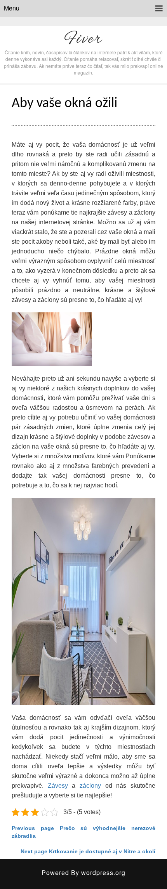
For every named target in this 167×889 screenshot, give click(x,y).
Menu (11, 7)
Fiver (83, 39)
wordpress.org (103, 872)
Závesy (58, 785)
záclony (90, 785)
